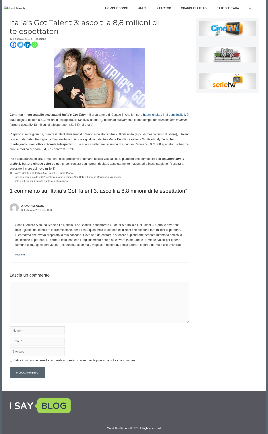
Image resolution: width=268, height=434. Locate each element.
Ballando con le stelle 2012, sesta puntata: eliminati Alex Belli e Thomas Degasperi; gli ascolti (67, 176)
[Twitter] (20, 45)
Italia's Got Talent (24, 172)
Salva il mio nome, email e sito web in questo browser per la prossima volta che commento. (75, 360)
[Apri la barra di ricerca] (250, 8)
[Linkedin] (27, 45)
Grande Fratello (194, 8)
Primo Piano (66, 172)
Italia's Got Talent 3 (46, 172)
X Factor (163, 8)
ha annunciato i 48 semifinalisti (164, 114)
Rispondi (20, 254)
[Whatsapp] (34, 45)
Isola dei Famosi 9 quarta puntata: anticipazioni (41, 180)
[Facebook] (13, 45)
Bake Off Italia (228, 8)
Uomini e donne (116, 8)
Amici (142, 8)
